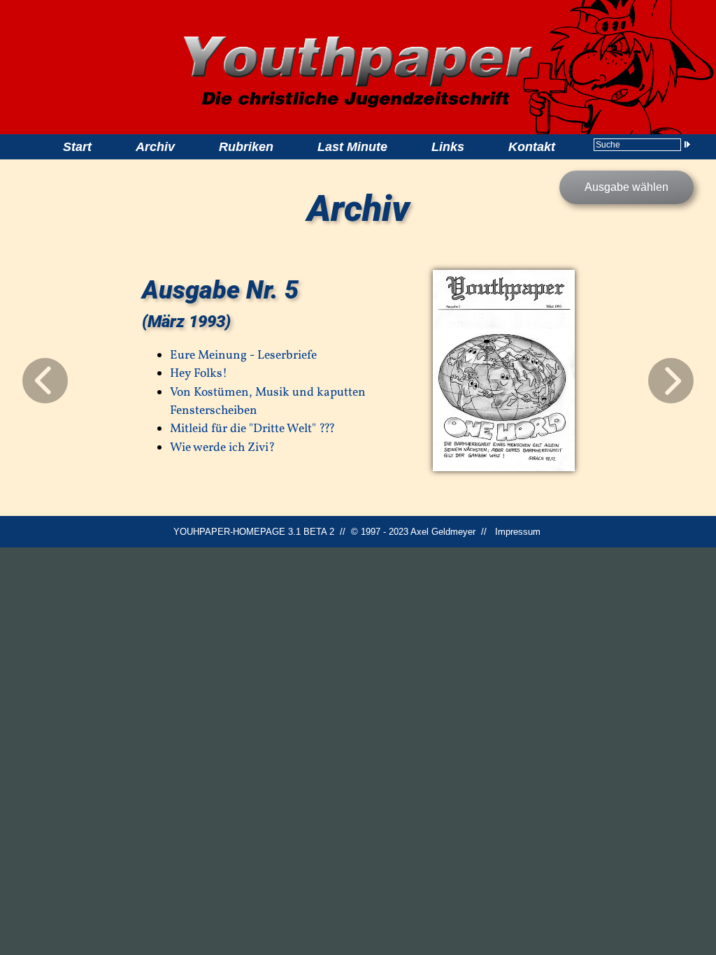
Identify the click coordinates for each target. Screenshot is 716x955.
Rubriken (246, 147)
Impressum (517, 531)
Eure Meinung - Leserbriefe (243, 355)
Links (447, 147)
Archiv (155, 147)
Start (77, 147)
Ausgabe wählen (626, 187)
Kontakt (531, 147)
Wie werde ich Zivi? (222, 448)
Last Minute (352, 147)
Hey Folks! (198, 373)
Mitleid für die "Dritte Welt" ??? (252, 429)
